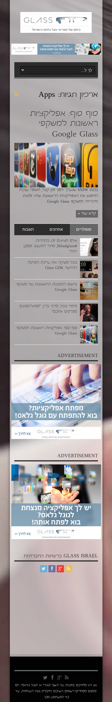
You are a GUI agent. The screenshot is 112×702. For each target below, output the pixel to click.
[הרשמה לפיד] (16, 94)
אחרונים (56, 229)
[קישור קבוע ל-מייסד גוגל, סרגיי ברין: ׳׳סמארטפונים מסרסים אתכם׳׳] (89, 321)
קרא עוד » (87, 214)
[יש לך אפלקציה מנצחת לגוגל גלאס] (56, 54)
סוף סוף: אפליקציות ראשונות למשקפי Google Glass (64, 124)
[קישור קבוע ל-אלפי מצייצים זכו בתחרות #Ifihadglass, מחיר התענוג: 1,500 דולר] (89, 255)
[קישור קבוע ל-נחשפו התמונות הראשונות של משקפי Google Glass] (89, 299)
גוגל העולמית (31, 691)
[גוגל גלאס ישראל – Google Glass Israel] (56, 30)
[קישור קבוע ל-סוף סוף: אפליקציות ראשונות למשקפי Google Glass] (56, 186)
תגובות (28, 229)
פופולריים (83, 229)
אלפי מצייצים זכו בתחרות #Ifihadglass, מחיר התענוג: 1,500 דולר (50, 246)
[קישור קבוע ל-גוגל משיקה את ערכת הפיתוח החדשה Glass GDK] (89, 277)
